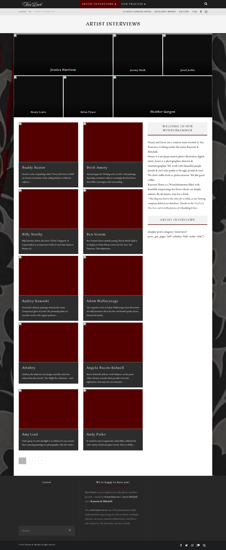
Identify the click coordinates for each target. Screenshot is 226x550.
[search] (70, 531)
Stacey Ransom (112, 497)
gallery (184, 11)
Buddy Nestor (33, 168)
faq (194, 11)
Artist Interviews (98, 4)
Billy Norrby (32, 234)
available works (165, 11)
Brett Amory (97, 168)
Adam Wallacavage (102, 301)
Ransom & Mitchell (101, 501)
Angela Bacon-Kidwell (105, 368)
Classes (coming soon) (137, 11)
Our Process (132, 4)
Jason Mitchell (130, 497)
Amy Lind (30, 434)
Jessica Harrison (44, 11)
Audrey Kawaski (35, 301)
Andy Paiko (96, 434)
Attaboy (28, 368)
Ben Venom (96, 234)
